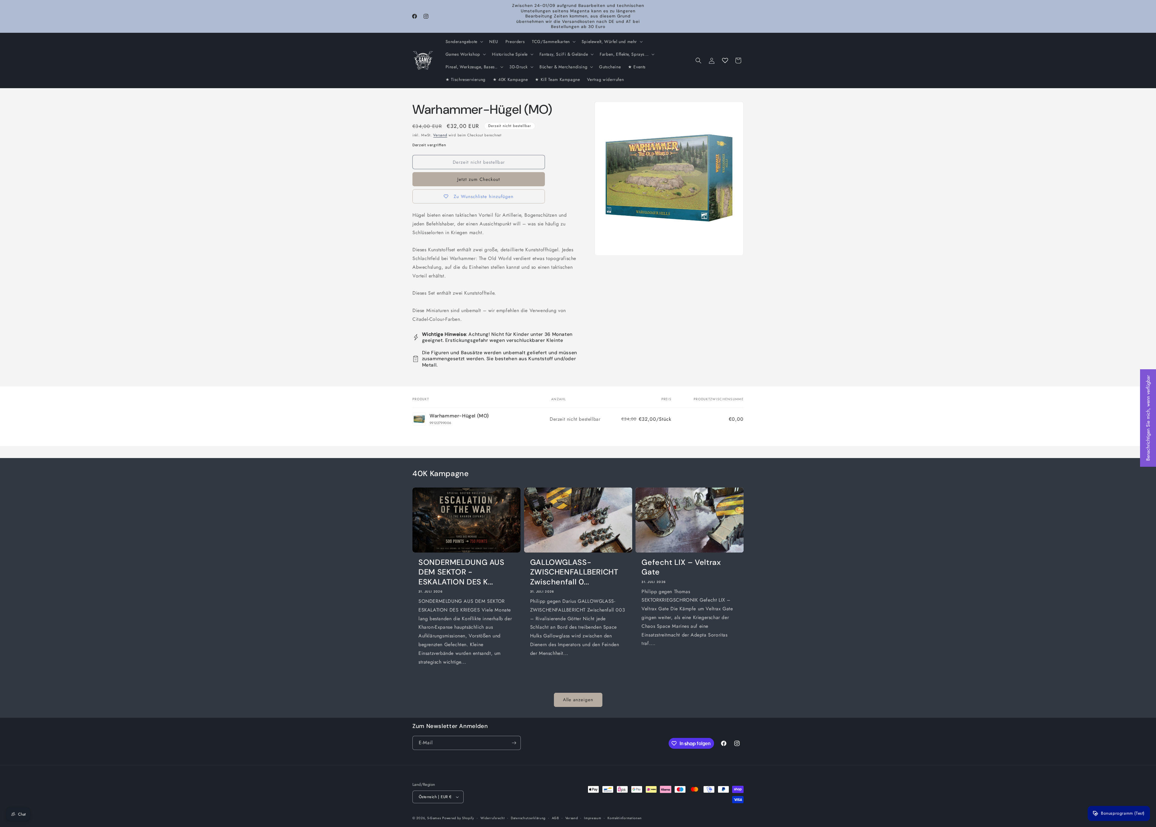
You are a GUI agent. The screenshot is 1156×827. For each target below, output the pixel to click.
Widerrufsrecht (492, 818)
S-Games (434, 818)
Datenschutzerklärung (528, 818)
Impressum (592, 818)
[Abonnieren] (514, 743)
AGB (555, 818)
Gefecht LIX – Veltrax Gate (681, 567)
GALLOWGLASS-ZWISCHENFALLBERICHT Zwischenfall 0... (574, 572)
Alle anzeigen (578, 699)
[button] (464, 41)
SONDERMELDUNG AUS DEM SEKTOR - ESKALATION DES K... (461, 572)
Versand (440, 135)
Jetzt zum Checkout (478, 179)
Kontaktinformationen (625, 818)
